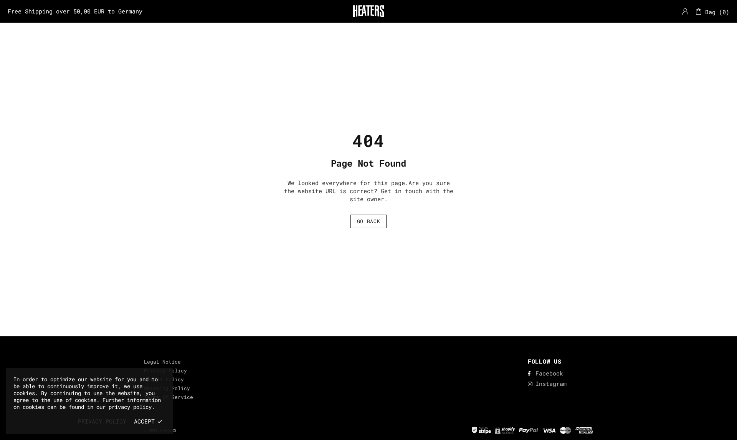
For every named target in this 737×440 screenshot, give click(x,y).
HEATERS (368, 11)
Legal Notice (162, 361)
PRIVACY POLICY (102, 421)
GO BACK (368, 221)
